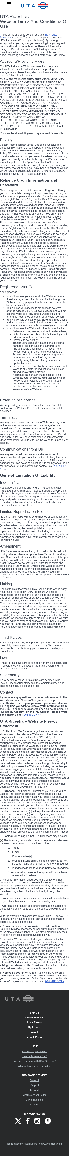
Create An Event (34, 1017)
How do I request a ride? (34, 1051)
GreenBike (34, 1104)
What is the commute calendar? (34, 1066)
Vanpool (34, 1080)
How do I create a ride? (34, 1056)
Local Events (34, 1022)
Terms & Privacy (34, 1037)
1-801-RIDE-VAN (31, 714)
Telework (34, 1090)
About (34, 1032)
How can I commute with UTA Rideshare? (34, 1061)
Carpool (34, 1085)
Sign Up (34, 1012)
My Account (34, 1027)
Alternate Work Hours (34, 1094)
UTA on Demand (34, 1099)
